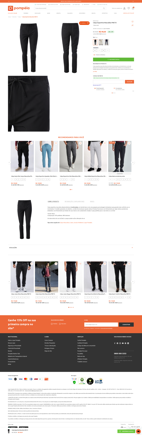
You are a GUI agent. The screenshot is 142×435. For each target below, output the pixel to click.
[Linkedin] (128, 343)
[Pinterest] (117, 343)
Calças (19, 16)
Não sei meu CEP (96, 85)
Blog (94, 4)
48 (56, 297)
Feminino (55, 323)
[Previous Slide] (9, 1)
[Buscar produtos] (104, 8)
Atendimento (86, 4)
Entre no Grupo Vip (103, 4)
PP (117, 179)
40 (16, 297)
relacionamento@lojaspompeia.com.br (33, 390)
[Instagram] (120, 343)
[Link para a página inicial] (9, 17)
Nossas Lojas (77, 4)
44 (24, 297)
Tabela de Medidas (100, 54)
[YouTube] (123, 343)
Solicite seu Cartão (54, 4)
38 (12, 297)
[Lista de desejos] (129, 8)
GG (24, 179)
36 (61, 297)
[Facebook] (115, 343)
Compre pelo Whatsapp (41, 4)
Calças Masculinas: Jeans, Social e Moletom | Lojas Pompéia (76, 222)
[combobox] (70, 8)
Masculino (14, 16)
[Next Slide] (133, 1)
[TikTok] (125, 343)
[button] (84, 23)
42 (20, 297)
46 (27, 297)
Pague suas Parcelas (66, 4)
